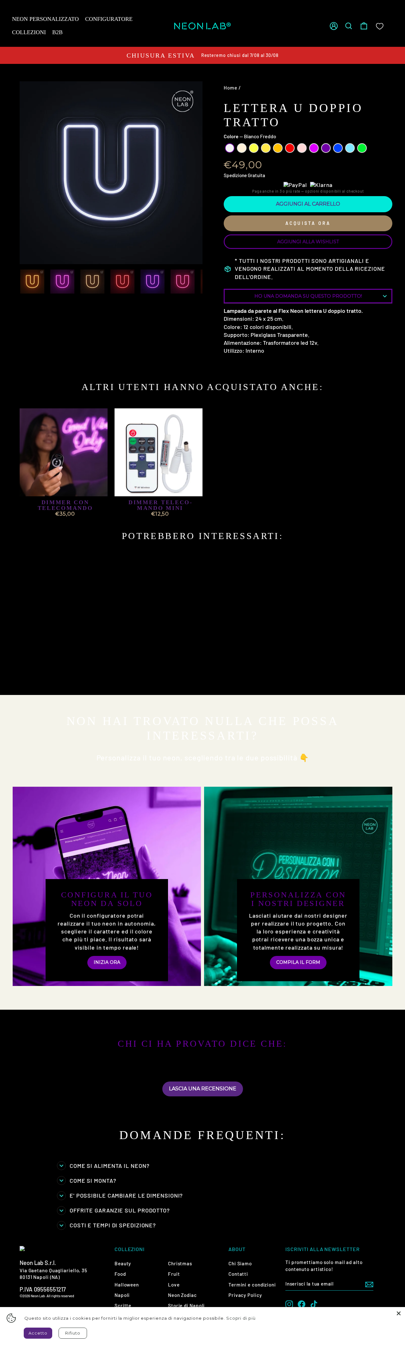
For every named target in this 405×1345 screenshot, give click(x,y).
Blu (338, 148)
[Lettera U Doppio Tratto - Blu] (27, 681)
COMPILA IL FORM (298, 962)
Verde (362, 148)
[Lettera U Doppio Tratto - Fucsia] (87, 674)
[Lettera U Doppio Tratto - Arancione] (61, 674)
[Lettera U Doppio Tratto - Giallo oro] (53, 674)
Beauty (123, 1263)
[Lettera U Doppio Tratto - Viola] (95, 674)
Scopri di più (241, 1318)
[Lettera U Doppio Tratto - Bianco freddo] (27, 674)
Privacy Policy (245, 1295)
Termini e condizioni (252, 1284)
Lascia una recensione (202, 1089)
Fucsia (314, 148)
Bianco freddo (229, 148)
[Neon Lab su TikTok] (314, 1304)
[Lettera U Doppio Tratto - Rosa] (78, 674)
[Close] (399, 1313)
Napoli (122, 1295)
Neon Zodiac (182, 1295)
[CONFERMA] (369, 1284)
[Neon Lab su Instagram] (289, 1304)
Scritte (123, 1305)
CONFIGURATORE (109, 19)
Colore (250, 136)
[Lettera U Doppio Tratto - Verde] (44, 681)
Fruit (174, 1274)
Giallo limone (254, 148)
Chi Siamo (240, 1263)
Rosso (290, 148)
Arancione (278, 148)
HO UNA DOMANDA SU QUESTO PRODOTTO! (308, 296)
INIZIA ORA (107, 962)
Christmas (180, 1263)
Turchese (350, 148)
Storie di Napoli (186, 1305)
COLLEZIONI (29, 32)
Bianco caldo (241, 148)
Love (174, 1284)
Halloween (127, 1284)
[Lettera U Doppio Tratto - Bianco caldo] (36, 674)
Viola (326, 148)
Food (120, 1274)
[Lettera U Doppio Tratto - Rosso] (70, 674)
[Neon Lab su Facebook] (301, 1304)
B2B (57, 32)
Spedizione (235, 175)
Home (230, 87)
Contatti (238, 1274)
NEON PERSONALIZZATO (45, 19)
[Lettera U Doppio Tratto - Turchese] (36, 681)
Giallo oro (266, 148)
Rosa (302, 148)
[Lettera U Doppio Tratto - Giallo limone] (44, 674)
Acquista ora (308, 223)
